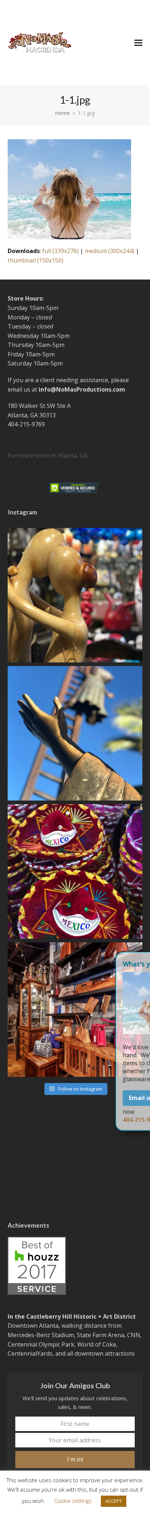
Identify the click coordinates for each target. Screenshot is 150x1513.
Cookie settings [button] (73, 1500)
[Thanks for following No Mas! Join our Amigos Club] (75, 871)
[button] (138, 43)
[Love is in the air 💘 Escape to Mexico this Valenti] (75, 595)
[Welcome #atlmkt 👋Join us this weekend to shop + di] (75, 1009)
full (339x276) (60, 251)
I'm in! (75, 1459)
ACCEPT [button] (113, 1501)
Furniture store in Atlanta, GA (48, 455)
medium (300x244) (109, 251)
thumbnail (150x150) (35, 260)
